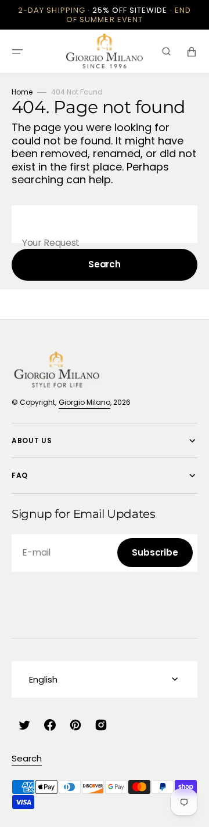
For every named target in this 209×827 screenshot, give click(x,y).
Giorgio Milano (84, 402)
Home (22, 92)
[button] (17, 51)
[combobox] (104, 224)
